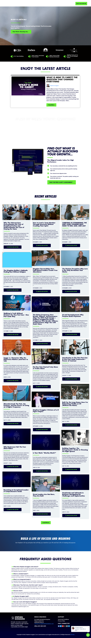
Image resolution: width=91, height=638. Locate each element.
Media (53, 3)
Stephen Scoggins (54, 85)
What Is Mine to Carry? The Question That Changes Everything (61, 79)
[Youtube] (63, 626)
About (33, 3)
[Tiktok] (67, 626)
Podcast (58, 3)
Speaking (38, 3)
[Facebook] (59, 626)
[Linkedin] (69, 626)
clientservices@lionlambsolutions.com (44, 623)
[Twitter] (61, 626)
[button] (46, 522)
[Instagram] (65, 626)
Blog (63, 3)
